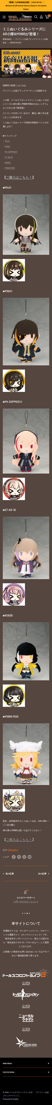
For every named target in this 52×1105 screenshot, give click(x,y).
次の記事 (42, 873)
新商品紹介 (7, 39)
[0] (47, 17)
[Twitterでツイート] (24, 857)
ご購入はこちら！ (19, 177)
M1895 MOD (10, 168)
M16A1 (7, 146)
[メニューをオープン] (4, 17)
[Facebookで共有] (14, 857)
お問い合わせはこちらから (26, 901)
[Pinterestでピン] (19, 857)
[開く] (35, 16)
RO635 (8, 162)
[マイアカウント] (41, 16)
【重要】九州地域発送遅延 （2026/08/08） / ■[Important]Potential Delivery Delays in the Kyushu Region (26, 5)
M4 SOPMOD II (11, 151)
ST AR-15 (9, 157)
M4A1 (7, 141)
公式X (26, 983)
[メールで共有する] (29, 857)
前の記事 (10, 873)
